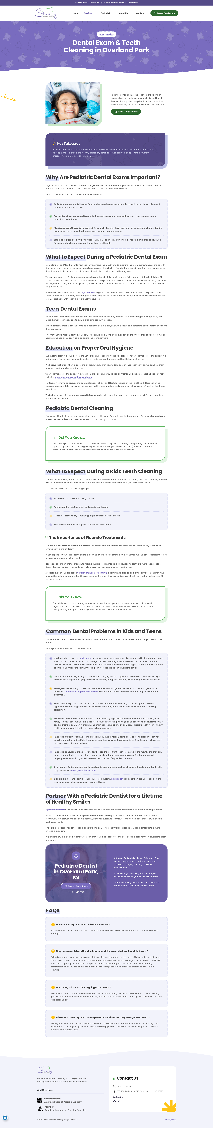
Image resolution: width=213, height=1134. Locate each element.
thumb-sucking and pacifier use (81, 691)
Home (76, 13)
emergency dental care (83, 770)
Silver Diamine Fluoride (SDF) (92, 572)
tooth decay (85, 658)
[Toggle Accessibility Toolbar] (5, 1118)
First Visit (105, 13)
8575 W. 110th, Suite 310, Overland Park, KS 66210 (140, 1091)
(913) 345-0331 (124, 1086)
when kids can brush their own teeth (73, 377)
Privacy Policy (170, 1120)
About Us (123, 13)
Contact (140, 13)
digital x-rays (88, 292)
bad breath (117, 778)
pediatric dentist (56, 809)
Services (88, 13)
